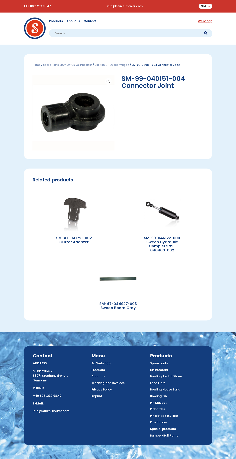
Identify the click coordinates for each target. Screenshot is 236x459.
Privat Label (158, 422)
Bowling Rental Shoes (166, 376)
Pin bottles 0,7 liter (164, 416)
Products (56, 21)
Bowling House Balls (165, 389)
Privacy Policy (101, 389)
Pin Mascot (158, 403)
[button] (205, 6)
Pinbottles (157, 409)
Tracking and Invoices (108, 383)
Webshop (205, 21)
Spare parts (159, 363)
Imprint (96, 396)
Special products (163, 429)
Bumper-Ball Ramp (164, 435)
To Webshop (101, 363)
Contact (90, 21)
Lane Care (157, 383)
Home (36, 65)
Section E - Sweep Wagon (112, 65)
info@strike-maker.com (125, 6)
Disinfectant (159, 370)
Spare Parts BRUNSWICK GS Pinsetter (67, 65)
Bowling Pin (158, 396)
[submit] (206, 33)
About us (73, 21)
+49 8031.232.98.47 (37, 6)
